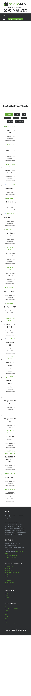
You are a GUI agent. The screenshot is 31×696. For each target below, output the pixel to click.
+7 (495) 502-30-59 (20, 11)
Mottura (24, 118)
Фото (5, 89)
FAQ (5, 76)
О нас (3, 71)
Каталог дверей (7, 51)
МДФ (6, 574)
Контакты (5, 100)
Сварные (6, 60)
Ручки (5, 84)
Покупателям (6, 73)
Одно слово (17, 32)
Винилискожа (9, 566)
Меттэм (16, 118)
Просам (10, 121)
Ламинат (7, 568)
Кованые (6, 62)
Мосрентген (19, 121)
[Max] (5, 10)
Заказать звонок (15, 19)
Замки (6, 81)
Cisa (24, 114)
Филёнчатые (8, 581)
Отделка (6, 87)
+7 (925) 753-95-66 (20, 9)
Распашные (7, 65)
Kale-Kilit (7, 118)
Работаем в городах (9, 97)
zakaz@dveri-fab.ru (15, 7)
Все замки (9, 114)
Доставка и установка (10, 79)
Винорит (7, 576)
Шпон (6, 578)
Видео (5, 95)
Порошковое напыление (12, 572)
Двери (6, 593)
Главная (4, 49)
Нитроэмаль (8, 570)
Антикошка (7, 68)
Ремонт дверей (9, 585)
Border (17, 114)
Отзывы (6, 92)
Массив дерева (9, 583)
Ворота (4, 54)
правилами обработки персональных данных (15, 649)
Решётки (5, 57)
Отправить (7, 652)
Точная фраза (8, 32)
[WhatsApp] (9, 10)
